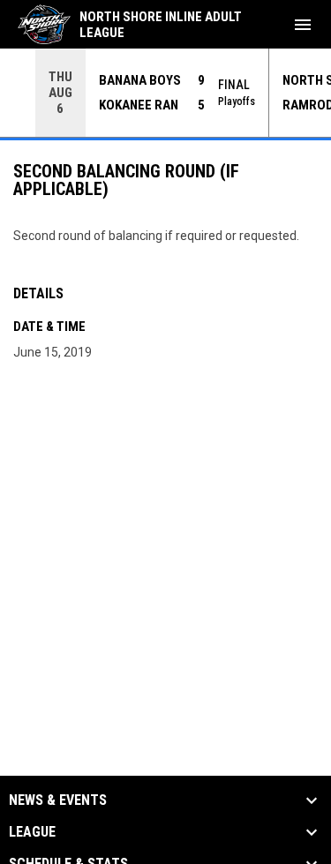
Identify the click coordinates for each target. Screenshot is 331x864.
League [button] (32, 832)
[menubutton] (302, 24)
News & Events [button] (58, 800)
